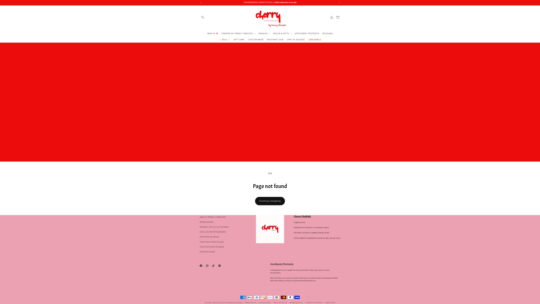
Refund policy (250, 302)
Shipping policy (296, 302)
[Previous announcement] (201, 2)
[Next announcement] (339, 2)
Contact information (314, 302)
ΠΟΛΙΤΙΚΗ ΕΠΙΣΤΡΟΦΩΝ (212, 247)
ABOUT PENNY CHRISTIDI (213, 217)
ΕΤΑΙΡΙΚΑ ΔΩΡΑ (207, 252)
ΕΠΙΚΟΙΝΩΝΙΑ (207, 222)
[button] (203, 17)
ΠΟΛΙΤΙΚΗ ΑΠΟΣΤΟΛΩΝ (212, 242)
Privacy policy (265, 302)
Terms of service (280, 302)
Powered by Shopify (234, 303)
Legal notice (330, 302)
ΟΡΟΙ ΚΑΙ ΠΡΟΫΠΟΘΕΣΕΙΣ (213, 232)
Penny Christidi (218, 303)
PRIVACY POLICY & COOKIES (214, 227)
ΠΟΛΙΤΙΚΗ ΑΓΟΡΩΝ (209, 237)
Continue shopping (270, 201)
